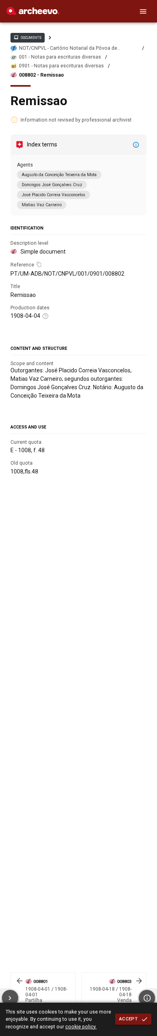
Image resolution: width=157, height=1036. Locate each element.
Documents (27, 37)
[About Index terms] (136, 144)
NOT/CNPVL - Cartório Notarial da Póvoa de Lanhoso (68, 48)
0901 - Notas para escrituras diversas (61, 66)
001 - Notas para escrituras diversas (60, 57)
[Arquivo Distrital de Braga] (32, 13)
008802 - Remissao (41, 75)
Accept (128, 1019)
